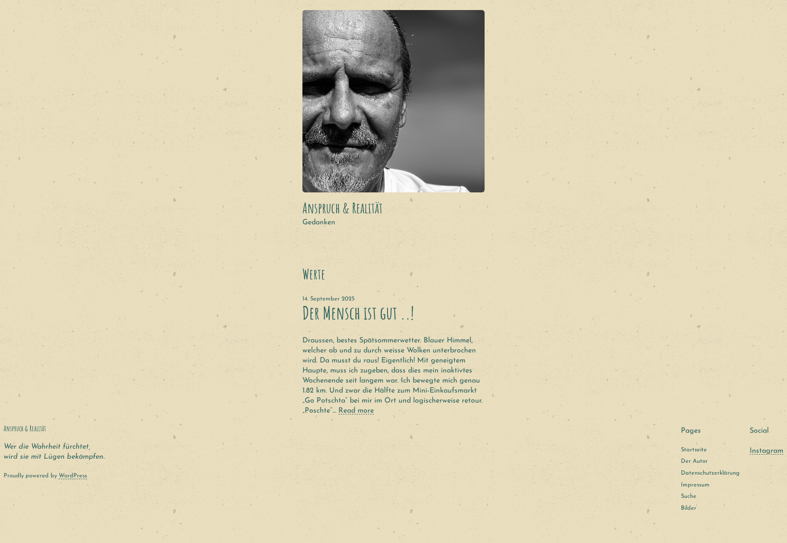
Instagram (766, 451)
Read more (356, 410)
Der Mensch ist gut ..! (358, 313)
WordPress (73, 476)
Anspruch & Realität (342, 208)
